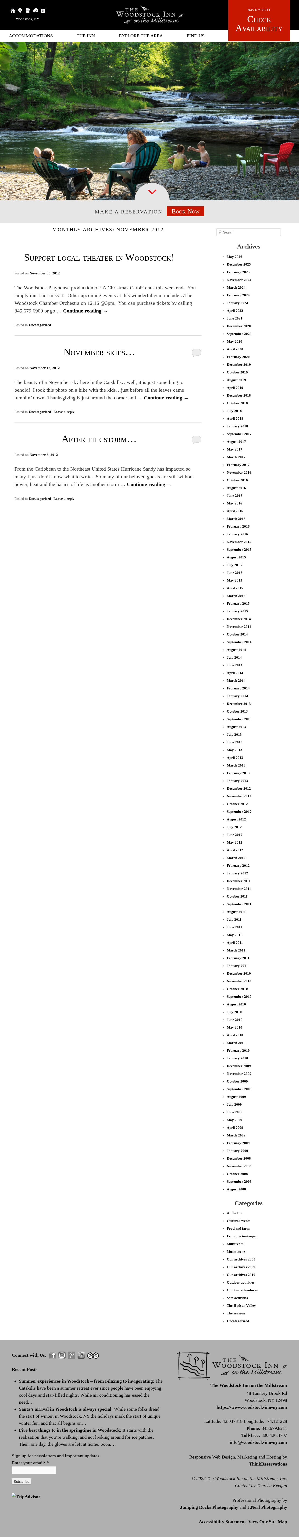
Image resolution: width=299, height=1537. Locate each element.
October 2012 (237, 804)
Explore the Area (141, 35)
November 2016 (239, 472)
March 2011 (236, 950)
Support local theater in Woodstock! (99, 257)
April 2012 (235, 850)
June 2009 (234, 1112)
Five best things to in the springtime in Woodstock (69, 1430)
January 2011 (237, 966)
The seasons (236, 1313)
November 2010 (239, 981)
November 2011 (239, 889)
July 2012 (234, 827)
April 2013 (235, 758)
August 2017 (236, 442)
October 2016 (237, 480)
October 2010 (237, 989)
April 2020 (235, 349)
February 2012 (238, 865)
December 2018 (239, 395)
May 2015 (234, 580)
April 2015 (235, 588)
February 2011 (238, 958)
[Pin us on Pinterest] (71, 1355)
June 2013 (234, 742)
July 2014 (234, 657)
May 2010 (234, 1027)
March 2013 (236, 765)
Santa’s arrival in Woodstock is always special (65, 1409)
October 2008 (237, 1174)
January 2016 (237, 534)
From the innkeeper (242, 1236)
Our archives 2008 (241, 1259)
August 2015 (236, 557)
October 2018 (237, 403)
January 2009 (237, 1151)
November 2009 (239, 1074)
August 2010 (236, 1004)
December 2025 (239, 264)
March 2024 (236, 287)
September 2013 (239, 719)
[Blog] (43, 10)
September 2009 (239, 1089)
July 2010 (234, 1012)
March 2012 (236, 858)
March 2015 (236, 596)
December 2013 (239, 704)
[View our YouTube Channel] (81, 1355)
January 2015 (237, 611)
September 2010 (239, 996)
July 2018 (234, 411)
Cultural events (238, 1221)
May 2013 (234, 750)
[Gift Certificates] (28, 10)
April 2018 (235, 418)
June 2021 (234, 318)
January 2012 (237, 873)
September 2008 (239, 1181)
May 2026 (234, 257)
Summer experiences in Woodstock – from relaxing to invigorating (86, 1381)
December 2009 (239, 1066)
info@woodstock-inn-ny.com (258, 1442)
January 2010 (237, 1058)
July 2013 (234, 734)
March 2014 (236, 680)
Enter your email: (30, 1462)
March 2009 (236, 1135)
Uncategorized (40, 325)
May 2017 (234, 449)
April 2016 (235, 511)
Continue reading (85, 311)
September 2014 (239, 642)
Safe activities (237, 1298)
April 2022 (235, 310)
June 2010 (234, 1020)
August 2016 (236, 488)
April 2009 (235, 1127)
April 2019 (235, 388)
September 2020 (239, 334)
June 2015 (234, 573)
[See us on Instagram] (62, 1355)
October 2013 (237, 711)
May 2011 (234, 935)
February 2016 (238, 526)
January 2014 (237, 696)
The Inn (86, 35)
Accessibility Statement (222, 1521)
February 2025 (238, 272)
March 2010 (236, 1043)
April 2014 (235, 673)
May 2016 (234, 503)
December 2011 (239, 881)
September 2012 (239, 811)
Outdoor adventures (242, 1290)
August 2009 (236, 1097)
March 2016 (236, 519)
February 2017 (238, 465)
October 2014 (237, 634)
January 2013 (237, 781)
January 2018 (237, 426)
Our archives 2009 (241, 1267)
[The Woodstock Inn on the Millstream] (149, 22)
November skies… (99, 352)
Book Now (185, 211)
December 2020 (239, 326)
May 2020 (234, 341)
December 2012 (239, 788)
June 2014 (234, 665)
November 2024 (239, 280)
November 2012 (239, 796)
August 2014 (236, 650)
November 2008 (239, 1166)
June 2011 (234, 927)
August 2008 (236, 1189)
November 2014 (239, 626)
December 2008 (239, 1158)
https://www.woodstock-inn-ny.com (252, 1407)
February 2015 (238, 603)
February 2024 (238, 295)
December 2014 (239, 619)
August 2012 (236, 819)
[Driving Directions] (20, 10)
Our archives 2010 (241, 1275)
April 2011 (235, 942)
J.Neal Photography (267, 1507)
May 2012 (234, 842)
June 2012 (234, 835)
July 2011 (234, 919)
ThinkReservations (268, 1463)
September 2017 (239, 434)
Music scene (236, 1251)
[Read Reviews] (93, 1355)
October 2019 (237, 372)
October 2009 (237, 1081)
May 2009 (234, 1120)
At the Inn (234, 1213)
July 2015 (234, 565)
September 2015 (239, 549)
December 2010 (239, 973)
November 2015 (239, 542)
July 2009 (234, 1104)
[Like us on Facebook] (52, 1355)
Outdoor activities (240, 1282)
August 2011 (236, 912)
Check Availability (259, 23)
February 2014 (238, 688)
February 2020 (238, 357)
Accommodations (31, 35)
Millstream (235, 1244)
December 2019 (239, 364)
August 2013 (236, 727)
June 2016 (234, 495)
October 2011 (237, 896)
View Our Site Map (267, 1521)
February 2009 (238, 1143)
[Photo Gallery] (35, 10)
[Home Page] (12, 10)
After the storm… (99, 438)
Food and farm (238, 1228)
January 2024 (237, 303)
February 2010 (238, 1050)
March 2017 (236, 457)
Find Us (195, 35)
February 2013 (238, 773)
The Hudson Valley (241, 1305)
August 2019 (236, 380)
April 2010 (235, 1035)
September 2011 (239, 904)
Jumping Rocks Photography (209, 1507)
